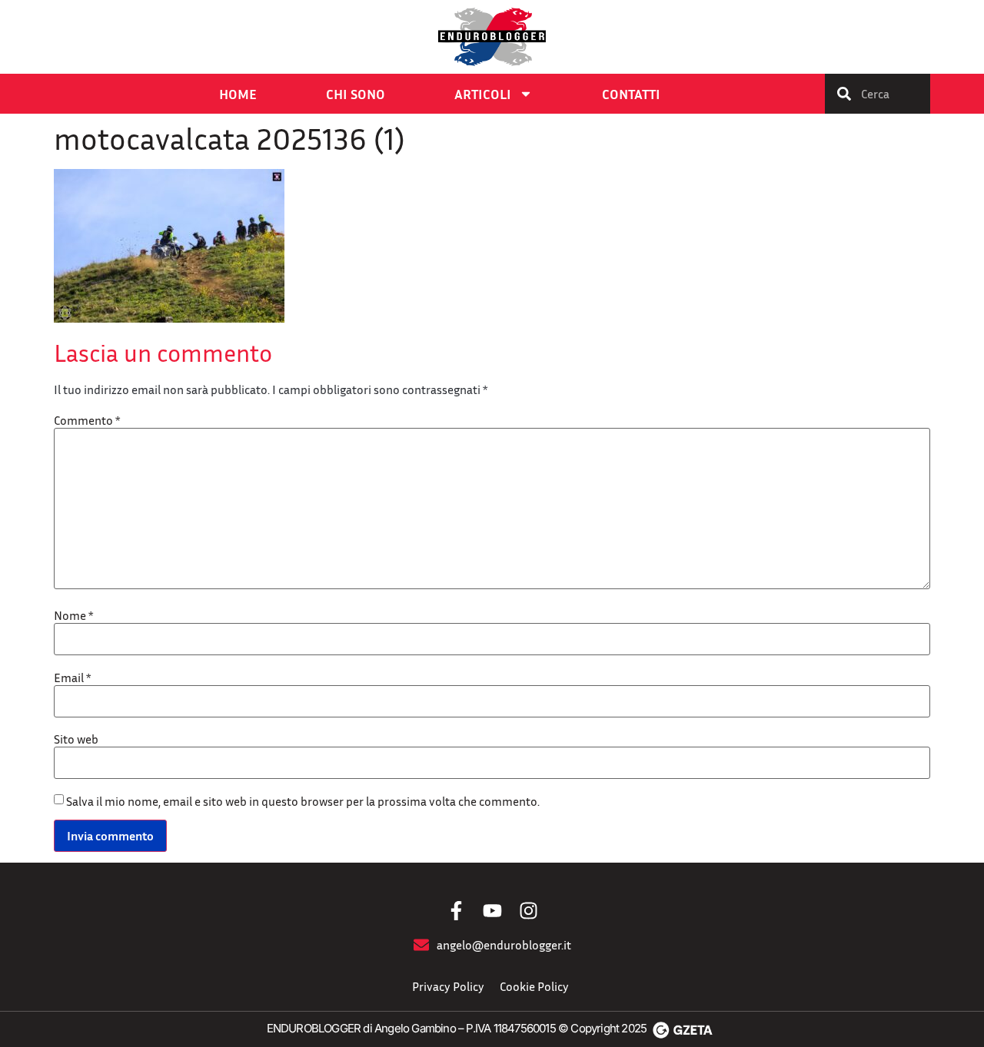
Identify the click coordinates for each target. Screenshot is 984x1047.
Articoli (482, 93)
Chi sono (355, 93)
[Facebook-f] (456, 910)
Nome (73, 615)
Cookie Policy (534, 986)
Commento (87, 420)
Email (72, 677)
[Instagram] (528, 910)
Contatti (631, 93)
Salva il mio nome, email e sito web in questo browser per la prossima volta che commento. (303, 801)
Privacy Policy (448, 986)
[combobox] (877, 94)
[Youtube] (492, 910)
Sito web (76, 739)
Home (238, 93)
